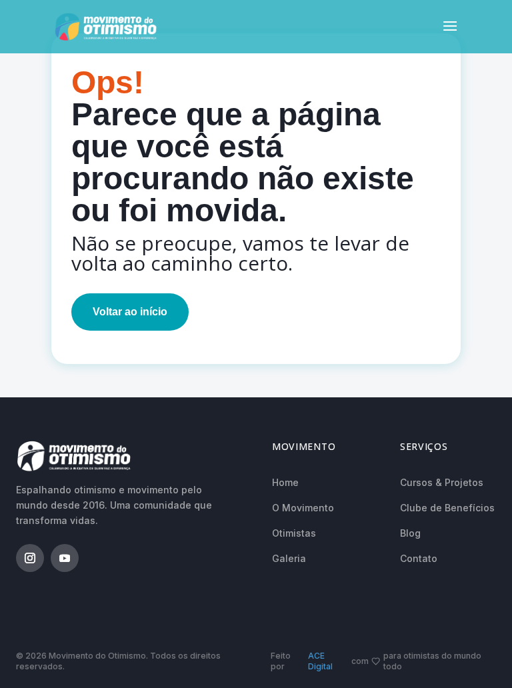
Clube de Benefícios (447, 507)
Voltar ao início (130, 311)
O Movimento (303, 507)
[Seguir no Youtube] (65, 558)
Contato (418, 558)
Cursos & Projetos (441, 482)
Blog (410, 533)
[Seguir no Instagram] (30, 558)
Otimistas (294, 533)
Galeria (289, 558)
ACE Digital (320, 661)
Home (285, 482)
